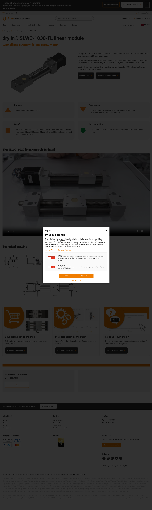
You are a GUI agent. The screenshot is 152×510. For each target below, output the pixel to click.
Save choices (76, 280)
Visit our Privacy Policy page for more (58, 250)
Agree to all (85, 276)
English (48, 231)
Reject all (67, 276)
